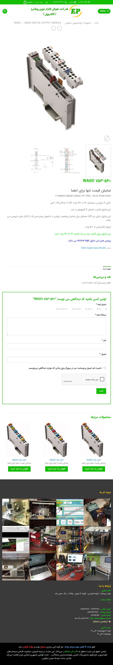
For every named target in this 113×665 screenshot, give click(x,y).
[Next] (6, 88)
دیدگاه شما (100, 315)
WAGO (17, 23)
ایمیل (102, 354)
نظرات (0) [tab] (107, 269)
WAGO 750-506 (94, 460)
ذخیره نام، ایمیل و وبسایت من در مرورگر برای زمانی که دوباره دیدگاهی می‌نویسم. (65, 368)
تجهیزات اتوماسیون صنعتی (78, 23)
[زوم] (107, 138)
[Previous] (105, 88)
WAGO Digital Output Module (42, 23)
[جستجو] (5, 11)
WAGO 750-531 (19, 460)
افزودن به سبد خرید (93, 468)
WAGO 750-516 (56, 460)
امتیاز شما (101, 304)
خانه (97, 23)
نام (104, 340)
